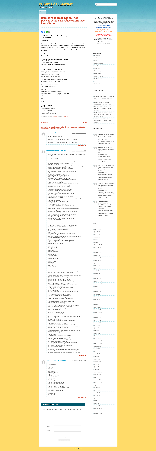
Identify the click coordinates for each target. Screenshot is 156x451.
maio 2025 (97, 268)
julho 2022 (97, 348)
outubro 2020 (97, 379)
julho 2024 (97, 294)
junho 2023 (97, 328)
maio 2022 (97, 354)
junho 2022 (97, 351)
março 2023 (97, 333)
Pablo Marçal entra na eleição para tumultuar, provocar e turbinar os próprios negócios (103, 114)
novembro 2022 (98, 343)
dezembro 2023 (98, 312)
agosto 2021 (97, 361)
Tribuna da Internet (56, 4)
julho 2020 (97, 387)
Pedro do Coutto (98, 76)
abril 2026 (96, 239)
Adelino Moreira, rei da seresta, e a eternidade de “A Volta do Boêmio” (106, 136)
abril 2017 (96, 411)
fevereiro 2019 (98, 408)
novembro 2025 (98, 252)
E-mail (48, 430)
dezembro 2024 (98, 281)
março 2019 (97, 405)
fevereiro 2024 (98, 307)
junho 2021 (97, 367)
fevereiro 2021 (98, 372)
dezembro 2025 (98, 250)
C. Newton (97, 58)
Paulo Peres (54, 116)
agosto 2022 (97, 346)
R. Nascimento (98, 78)
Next (85, 122)
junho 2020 (97, 390)
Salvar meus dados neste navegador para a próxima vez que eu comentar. (65, 437)
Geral (95, 60)
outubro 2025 (97, 255)
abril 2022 (96, 356)
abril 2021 (96, 369)
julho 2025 (97, 263)
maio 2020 (97, 392)
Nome (48, 426)
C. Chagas (97, 55)
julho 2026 (97, 232)
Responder (82, 145)
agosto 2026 (97, 229)
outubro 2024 (97, 286)
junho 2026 (97, 234)
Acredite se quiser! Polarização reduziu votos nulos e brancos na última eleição (104, 120)
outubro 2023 (97, 317)
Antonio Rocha (51, 133)
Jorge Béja (97, 68)
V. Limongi (97, 84)
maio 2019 (97, 400)
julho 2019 (97, 395)
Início (42, 12)
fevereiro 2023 (98, 335)
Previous (44, 122)
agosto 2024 (97, 291)
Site (48, 433)
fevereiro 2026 (98, 244)
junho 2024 (97, 296)
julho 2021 (97, 364)
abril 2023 (96, 330)
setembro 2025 (98, 257)
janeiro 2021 (97, 374)
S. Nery (96, 81)
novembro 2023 (98, 315)
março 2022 (97, 359)
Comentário (50, 413)
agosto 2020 (97, 385)
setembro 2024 (98, 289)
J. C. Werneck (98, 65)
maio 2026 (97, 237)
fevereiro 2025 (98, 276)
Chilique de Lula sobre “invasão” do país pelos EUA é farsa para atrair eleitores (106, 204)
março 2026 (97, 242)
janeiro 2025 (97, 278)
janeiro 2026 (97, 247)
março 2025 (97, 273)
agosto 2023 (97, 322)
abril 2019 (96, 403)
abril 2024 (96, 302)
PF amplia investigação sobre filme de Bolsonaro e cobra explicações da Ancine (104, 98)
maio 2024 (97, 299)
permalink (66, 116)
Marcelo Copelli (98, 71)
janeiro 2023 (97, 338)
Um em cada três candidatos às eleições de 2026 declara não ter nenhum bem (102, 108)
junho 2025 (97, 265)
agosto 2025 (97, 260)
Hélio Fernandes (98, 63)
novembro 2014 (98, 413)
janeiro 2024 (97, 309)
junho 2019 (97, 398)
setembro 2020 (98, 382)
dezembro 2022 (98, 341)
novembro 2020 (98, 377)
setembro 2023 (98, 320)
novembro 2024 (98, 283)
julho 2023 (97, 325)
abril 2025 (96, 270)
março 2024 (97, 304)
